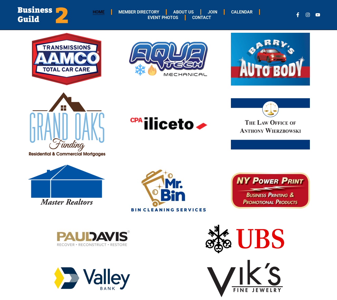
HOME (99, 12)
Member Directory (138, 12)
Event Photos (163, 17)
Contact (201, 17)
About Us (183, 12)
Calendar (241, 12)
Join (212, 12)
